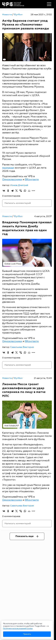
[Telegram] (12, 190)
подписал (8, 167)
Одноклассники (12, 179)
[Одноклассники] (8, 190)
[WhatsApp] (25, 190)
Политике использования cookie (18, 628)
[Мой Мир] (29, 190)
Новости (7, 14)
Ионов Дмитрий (19, 185)
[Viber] (20, 190)
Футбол (18, 14)
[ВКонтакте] (4, 190)
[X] (16, 190)
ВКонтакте (32, 179)
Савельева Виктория (22, 347)
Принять (27, 634)
